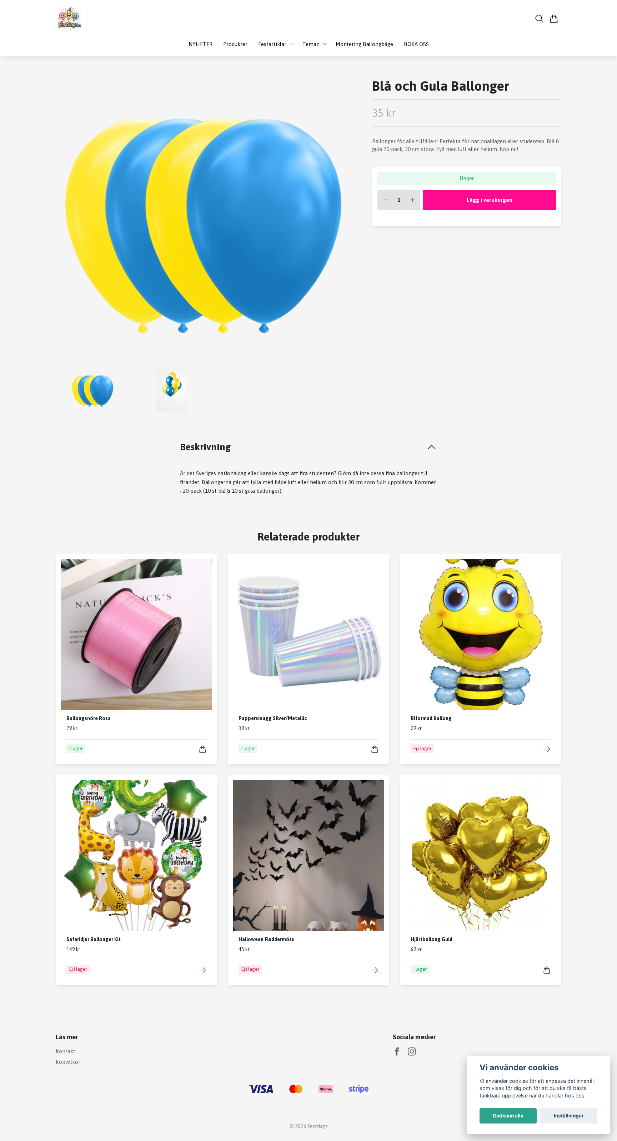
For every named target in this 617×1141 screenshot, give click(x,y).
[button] (339, 223)
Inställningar (569, 1116)
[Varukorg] (554, 18)
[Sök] (539, 18)
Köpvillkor (68, 1062)
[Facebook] (397, 1051)
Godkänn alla (508, 1116)
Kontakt (65, 1051)
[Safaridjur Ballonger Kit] (203, 970)
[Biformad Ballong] (547, 749)
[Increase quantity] (412, 200)
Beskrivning (205, 446)
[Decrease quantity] (385, 200)
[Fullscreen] (203, 220)
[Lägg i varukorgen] (203, 749)
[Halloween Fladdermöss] (375, 970)
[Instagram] (412, 1051)
